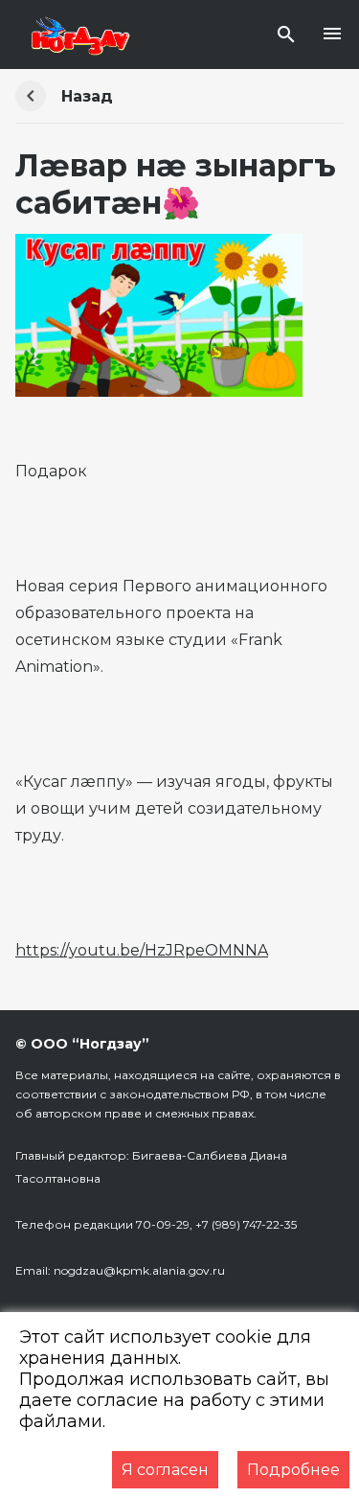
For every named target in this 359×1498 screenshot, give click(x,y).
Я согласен (165, 1470)
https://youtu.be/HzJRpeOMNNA (141, 950)
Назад (87, 96)
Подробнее (293, 1470)
